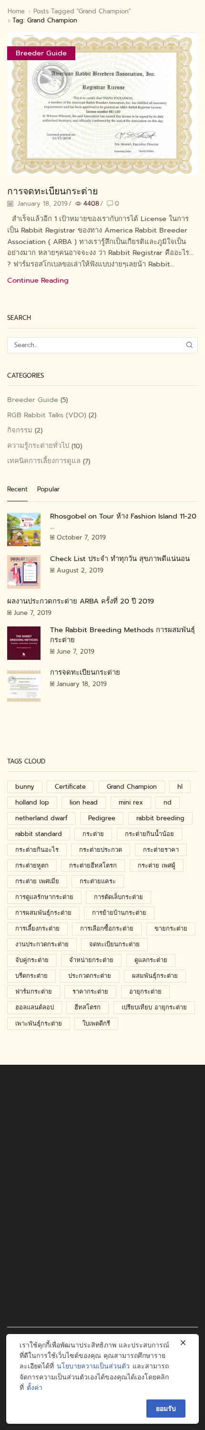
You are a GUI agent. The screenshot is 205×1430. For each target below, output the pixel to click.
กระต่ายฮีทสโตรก (93, 865)
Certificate (70, 786)
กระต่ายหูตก (32, 865)
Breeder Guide (41, 53)
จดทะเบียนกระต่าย (114, 944)
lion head (84, 802)
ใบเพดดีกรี (96, 1023)
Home (16, 11)
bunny (24, 786)
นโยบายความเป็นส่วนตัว (93, 1366)
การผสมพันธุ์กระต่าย (43, 912)
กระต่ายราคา (161, 849)
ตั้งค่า (34, 1388)
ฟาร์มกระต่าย (33, 991)
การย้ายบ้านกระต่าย (119, 912)
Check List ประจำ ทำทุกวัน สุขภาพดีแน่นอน (120, 558)
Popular (48, 489)
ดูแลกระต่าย (150, 959)
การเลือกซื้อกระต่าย (106, 928)
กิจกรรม (19, 430)
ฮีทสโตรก (87, 1007)
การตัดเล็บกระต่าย (118, 896)
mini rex (131, 802)
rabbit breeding (160, 818)
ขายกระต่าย (170, 928)
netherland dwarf (41, 818)
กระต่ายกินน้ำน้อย (149, 833)
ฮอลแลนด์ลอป (34, 1007)
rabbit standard (38, 833)
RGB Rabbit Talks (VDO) (46, 415)
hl (180, 786)
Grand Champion (132, 786)
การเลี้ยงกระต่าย (37, 928)
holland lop (32, 802)
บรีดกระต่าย (31, 975)
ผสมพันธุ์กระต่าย (155, 975)
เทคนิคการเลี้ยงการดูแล (44, 460)
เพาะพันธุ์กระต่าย (38, 1023)
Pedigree (101, 818)
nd (168, 802)
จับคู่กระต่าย (32, 959)
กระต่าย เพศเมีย (37, 881)
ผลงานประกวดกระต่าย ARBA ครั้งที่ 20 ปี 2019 (80, 601)
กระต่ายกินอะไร (37, 849)
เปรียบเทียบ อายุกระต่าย (154, 1007)
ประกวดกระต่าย (89, 975)
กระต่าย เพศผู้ (156, 865)
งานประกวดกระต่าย (42, 944)
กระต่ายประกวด (100, 849)
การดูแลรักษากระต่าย (44, 896)
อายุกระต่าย (145, 991)
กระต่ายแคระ (98, 881)
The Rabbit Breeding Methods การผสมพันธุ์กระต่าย (122, 635)
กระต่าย (93, 833)
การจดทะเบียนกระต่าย (52, 191)
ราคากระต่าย (90, 991)
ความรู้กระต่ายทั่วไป (38, 445)
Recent (17, 489)
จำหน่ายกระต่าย (91, 959)
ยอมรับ (166, 1408)
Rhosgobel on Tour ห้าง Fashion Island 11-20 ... (123, 521)
